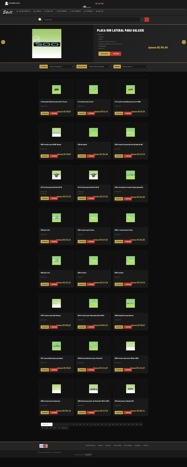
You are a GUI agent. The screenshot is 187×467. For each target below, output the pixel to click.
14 (94, 424)
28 (47, 428)
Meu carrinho (76, 11)
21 (120, 424)
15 (98, 424)
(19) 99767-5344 (14, 3)
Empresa (38, 11)
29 (51, 428)
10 (80, 424)
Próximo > (65, 428)
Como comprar (62, 11)
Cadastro (49, 11)
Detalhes (104, 53)
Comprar (116, 53)
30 (55, 428)
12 (87, 424)
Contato (100, 11)
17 (105, 424)
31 (58, 428)
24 (133, 424)
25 (137, 424)
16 (102, 424)
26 (141, 424)
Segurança (89, 11)
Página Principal (25, 11)
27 (43, 428)
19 (113, 424)
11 (83, 424)
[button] (3, 42)
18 (109, 424)
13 (91, 424)
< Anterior (45, 424)
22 (124, 424)
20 (117, 424)
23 (128, 424)
